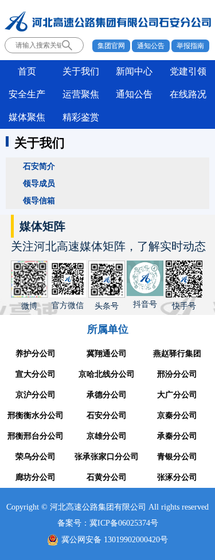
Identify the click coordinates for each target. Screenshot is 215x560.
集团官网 (111, 46)
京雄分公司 (107, 436)
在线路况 (188, 94)
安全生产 (27, 94)
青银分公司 (177, 456)
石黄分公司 (107, 477)
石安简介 (39, 166)
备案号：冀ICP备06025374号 (107, 523)
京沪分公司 (35, 395)
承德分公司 (107, 395)
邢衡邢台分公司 (35, 436)
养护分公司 (35, 353)
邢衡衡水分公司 (35, 415)
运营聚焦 (80, 94)
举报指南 (190, 46)
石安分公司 (107, 415)
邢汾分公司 (177, 374)
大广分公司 (177, 395)
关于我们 (80, 71)
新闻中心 (134, 71)
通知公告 (151, 46)
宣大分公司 (35, 374)
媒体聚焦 (27, 117)
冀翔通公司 (107, 353)
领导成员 (39, 183)
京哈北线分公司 (107, 374)
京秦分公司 (177, 415)
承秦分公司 (177, 436)
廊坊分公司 (35, 477)
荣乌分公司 (35, 456)
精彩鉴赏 (80, 117)
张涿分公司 (177, 477)
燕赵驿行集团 (177, 353)
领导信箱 (39, 200)
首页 (27, 71)
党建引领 (188, 71)
